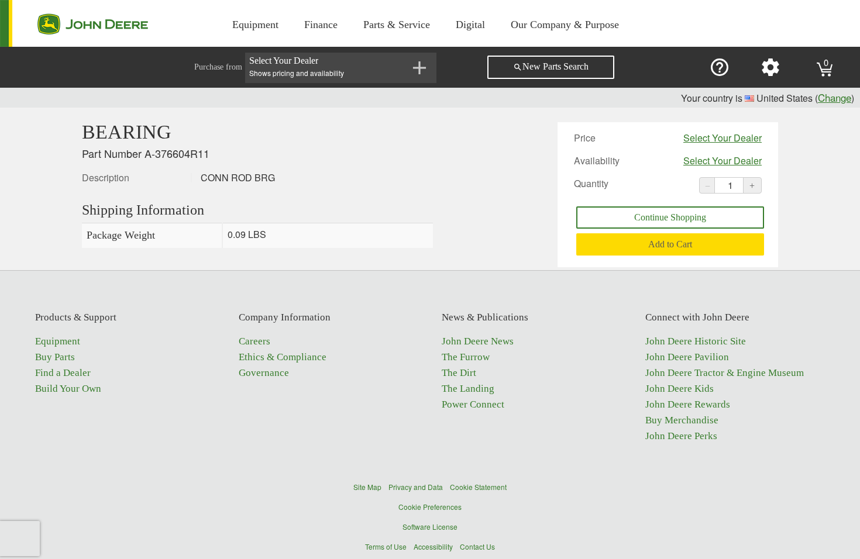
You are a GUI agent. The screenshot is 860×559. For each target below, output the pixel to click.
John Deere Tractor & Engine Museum (724, 372)
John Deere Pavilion (687, 357)
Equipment (255, 24)
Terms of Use (386, 546)
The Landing (468, 388)
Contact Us (477, 546)
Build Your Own (68, 388)
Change (834, 97)
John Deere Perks (681, 435)
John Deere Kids (679, 388)
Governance (264, 372)
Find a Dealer (63, 372)
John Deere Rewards (687, 404)
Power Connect (473, 404)
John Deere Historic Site (695, 341)
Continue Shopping (670, 217)
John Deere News (478, 341)
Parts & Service (396, 24)
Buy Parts (55, 357)
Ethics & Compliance (282, 357)
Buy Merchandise (681, 420)
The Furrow (466, 357)
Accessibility (433, 546)
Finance (321, 24)
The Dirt (459, 372)
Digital (470, 24)
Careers (254, 341)
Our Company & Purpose (565, 24)
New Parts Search (551, 66)
